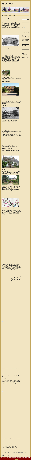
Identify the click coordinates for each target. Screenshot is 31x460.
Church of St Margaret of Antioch (6, 15)
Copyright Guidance (18, 452)
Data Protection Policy (12, 452)
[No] (30, 458)
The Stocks (13, 15)
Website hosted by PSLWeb (24, 452)
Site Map (24, 27)
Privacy (24, 26)
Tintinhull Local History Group (8, 3)
